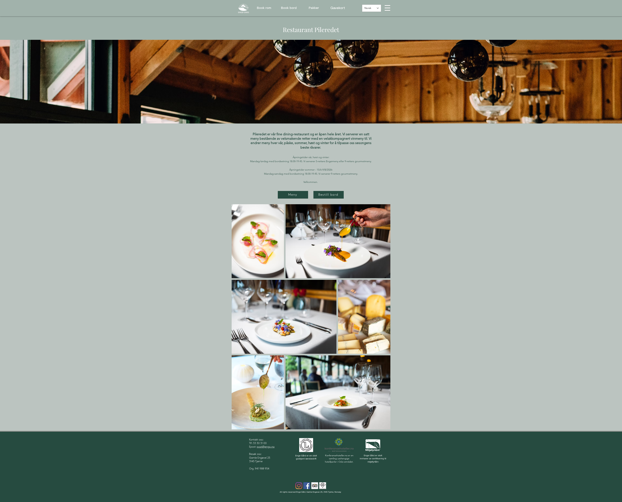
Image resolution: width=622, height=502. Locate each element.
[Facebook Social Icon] (306, 485)
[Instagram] (298, 485)
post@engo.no (266, 447)
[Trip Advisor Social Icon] (314, 485)
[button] (387, 8)
